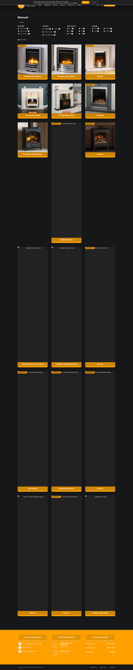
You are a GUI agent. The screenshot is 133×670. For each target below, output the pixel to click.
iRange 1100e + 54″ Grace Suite (66, 644)
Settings (95, 2)
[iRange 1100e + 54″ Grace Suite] (55, 645)
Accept (85, 2)
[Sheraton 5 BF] (55, 653)
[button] (97, 5)
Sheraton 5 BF (65, 651)
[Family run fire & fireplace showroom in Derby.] (27, 5)
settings (75, 3)
